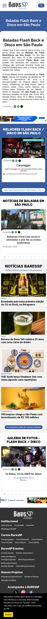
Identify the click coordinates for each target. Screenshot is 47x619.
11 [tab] (42, 185)
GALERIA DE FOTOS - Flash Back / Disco (23, 440)
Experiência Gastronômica (11, 577)
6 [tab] (23, 185)
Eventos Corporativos (24, 553)
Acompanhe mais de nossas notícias (24, 427)
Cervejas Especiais (8, 560)
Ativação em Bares (8, 580)
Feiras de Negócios (8, 557)
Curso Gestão (33, 542)
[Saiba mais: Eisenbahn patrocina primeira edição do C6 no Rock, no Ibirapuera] (23, 296)
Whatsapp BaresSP (8, 529)
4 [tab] (16, 185)
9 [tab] (35, 185)
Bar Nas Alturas (7, 566)
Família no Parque (31, 577)
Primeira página (7, 539)
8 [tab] (31, 185)
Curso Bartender (22, 539)
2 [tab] (8, 185)
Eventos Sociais (7, 553)
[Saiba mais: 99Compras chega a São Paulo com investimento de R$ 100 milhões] (23, 409)
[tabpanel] (23, 160)
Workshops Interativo (26, 560)
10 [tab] (38, 185)
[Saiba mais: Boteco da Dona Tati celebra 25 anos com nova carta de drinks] (23, 334)
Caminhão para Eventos (25, 566)
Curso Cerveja (6, 542)
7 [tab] (27, 185)
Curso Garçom (20, 542)
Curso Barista (37, 539)
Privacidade (19, 525)
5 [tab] (20, 185)
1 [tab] (5, 185)
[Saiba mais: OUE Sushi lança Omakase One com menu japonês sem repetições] (23, 371)
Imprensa (30, 525)
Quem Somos (6, 525)
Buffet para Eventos (9, 563)
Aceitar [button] (8, 615)
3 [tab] (12, 185)
